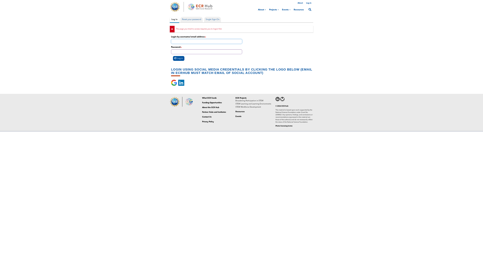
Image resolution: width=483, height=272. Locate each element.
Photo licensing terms (283, 126)
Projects (273, 10)
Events (285, 10)
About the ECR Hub (210, 108)
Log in (308, 3)
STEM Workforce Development (248, 107)
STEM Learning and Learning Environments (253, 104)
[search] (310, 9)
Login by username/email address (188, 37)
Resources (299, 10)
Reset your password (191, 20)
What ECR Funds (209, 98)
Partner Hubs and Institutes (214, 112)
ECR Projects (241, 98)
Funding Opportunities (212, 103)
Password (175, 47)
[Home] (200, 6)
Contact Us (207, 117)
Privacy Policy (208, 122)
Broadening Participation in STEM (249, 101)
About (300, 3)
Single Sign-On (212, 20)
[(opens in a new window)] (177, 7)
